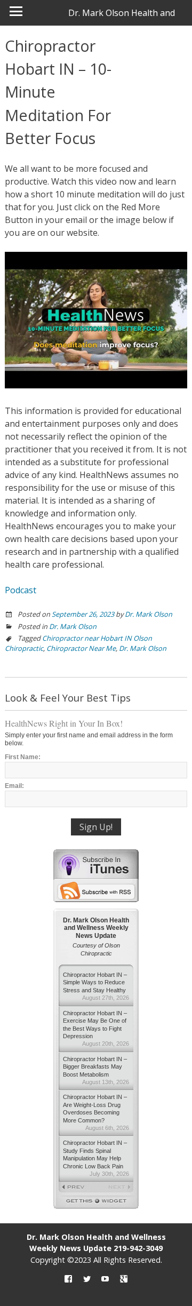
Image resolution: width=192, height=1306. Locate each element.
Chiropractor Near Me (81, 648)
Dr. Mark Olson (148, 614)
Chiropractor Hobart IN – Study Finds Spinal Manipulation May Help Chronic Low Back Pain (96, 1158)
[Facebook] (68, 1279)
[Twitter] (87, 1279)
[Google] (123, 1279)
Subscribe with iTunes (96, 863)
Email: (14, 786)
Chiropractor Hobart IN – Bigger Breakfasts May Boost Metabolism (96, 1070)
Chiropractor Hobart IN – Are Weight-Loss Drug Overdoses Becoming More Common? (96, 1112)
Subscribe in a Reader (96, 890)
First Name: (23, 757)
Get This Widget (96, 1202)
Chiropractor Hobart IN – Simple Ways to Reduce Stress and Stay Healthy (96, 986)
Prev (77, 1187)
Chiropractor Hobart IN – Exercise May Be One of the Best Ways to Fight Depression (96, 1028)
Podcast (20, 590)
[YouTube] (105, 1279)
